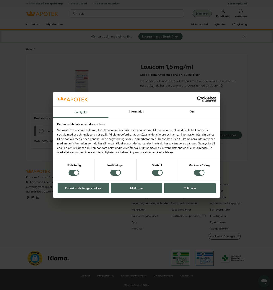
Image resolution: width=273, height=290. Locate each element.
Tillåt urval (136, 188)
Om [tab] (192, 111)
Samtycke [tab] (80, 112)
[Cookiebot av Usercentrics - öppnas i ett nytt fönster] (199, 99)
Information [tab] (136, 111)
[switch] (115, 173)
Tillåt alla (190, 188)
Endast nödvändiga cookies (83, 188)
